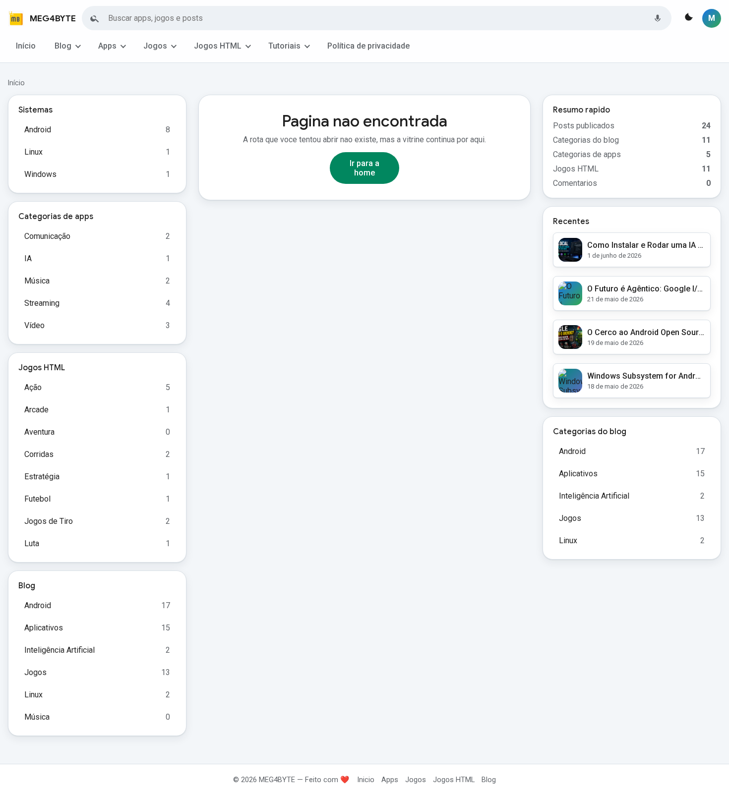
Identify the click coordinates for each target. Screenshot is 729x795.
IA (28, 258)
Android (37, 129)
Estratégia (42, 476)
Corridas (39, 454)
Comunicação (47, 236)
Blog (63, 46)
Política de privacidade (368, 46)
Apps (107, 46)
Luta (31, 543)
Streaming (42, 303)
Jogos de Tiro (48, 521)
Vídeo (34, 325)
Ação (33, 387)
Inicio (365, 779)
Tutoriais (284, 46)
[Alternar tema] (687, 18)
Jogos (155, 46)
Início (26, 46)
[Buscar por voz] (658, 18)
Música (37, 280)
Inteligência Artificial (59, 650)
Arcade (36, 409)
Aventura (39, 432)
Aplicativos (43, 627)
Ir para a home (364, 168)
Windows (40, 174)
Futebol (37, 499)
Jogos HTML (218, 46)
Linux (33, 152)
